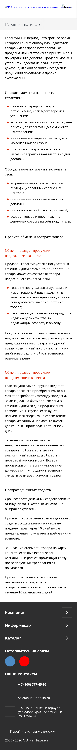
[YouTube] (24, 661)
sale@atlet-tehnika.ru (34, 698)
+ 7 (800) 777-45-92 (32, 684)
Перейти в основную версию (32, 731)
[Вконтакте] (10, 661)
